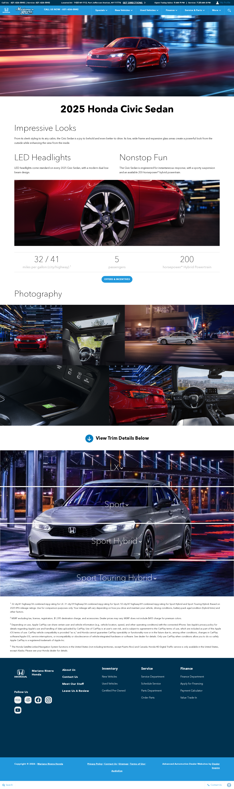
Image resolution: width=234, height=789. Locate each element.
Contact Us (70, 677)
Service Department (152, 677)
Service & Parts (193, 10)
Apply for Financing (191, 684)
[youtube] (17, 710)
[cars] (17, 699)
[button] (229, 10)
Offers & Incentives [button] (117, 279)
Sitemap (123, 764)
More (215, 11)
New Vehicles (122, 10)
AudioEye (116, 771)
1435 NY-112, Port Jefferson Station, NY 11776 (97, 3)
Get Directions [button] (133, 3)
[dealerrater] (28, 699)
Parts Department (151, 691)
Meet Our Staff (73, 684)
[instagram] (48, 699)
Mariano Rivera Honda (50, 764)
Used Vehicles (148, 10)
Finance (170, 10)
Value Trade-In (188, 698)
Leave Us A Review (75, 691)
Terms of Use (137, 764)
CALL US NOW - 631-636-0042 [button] (61, 9)
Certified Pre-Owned (113, 691)
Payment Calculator (191, 691)
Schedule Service (151, 684)
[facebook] (38, 699)
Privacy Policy (95, 764)
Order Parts (148, 698)
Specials (100, 10)
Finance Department (192, 677)
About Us (68, 670)
